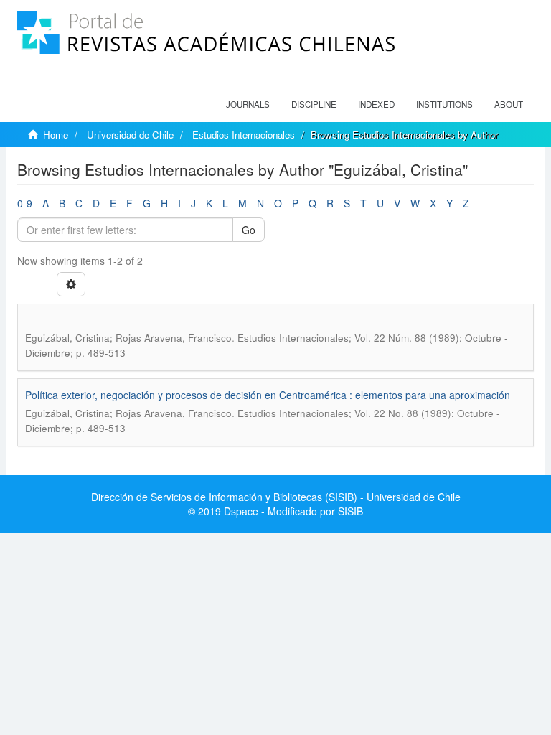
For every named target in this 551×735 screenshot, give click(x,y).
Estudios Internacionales (243, 134)
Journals (248, 104)
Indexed (376, 104)
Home (55, 134)
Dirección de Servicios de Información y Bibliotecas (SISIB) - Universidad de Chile (276, 497)
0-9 (24, 203)
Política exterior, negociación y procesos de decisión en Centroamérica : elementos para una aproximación (267, 395)
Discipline (313, 104)
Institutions (444, 104)
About (508, 104)
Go (248, 230)
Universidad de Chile (130, 134)
